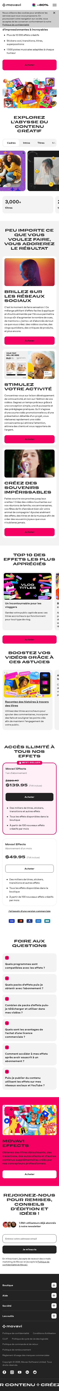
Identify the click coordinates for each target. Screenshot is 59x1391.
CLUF (5, 1338)
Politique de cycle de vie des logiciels (30, 1338)
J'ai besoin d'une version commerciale (29, 911)
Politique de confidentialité (15, 24)
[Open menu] (54, 5)
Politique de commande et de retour (20, 1344)
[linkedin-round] (27, 1372)
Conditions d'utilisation (44, 1333)
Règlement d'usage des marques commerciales (25, 1355)
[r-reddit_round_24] (35, 1372)
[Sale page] (40, 4)
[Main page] (11, 5)
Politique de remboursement (16, 1349)
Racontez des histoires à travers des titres (27, 703)
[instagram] (12, 1372)
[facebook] (4, 1372)
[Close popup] (54, 18)
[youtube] (19, 1372)
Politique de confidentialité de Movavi (25, 1263)
